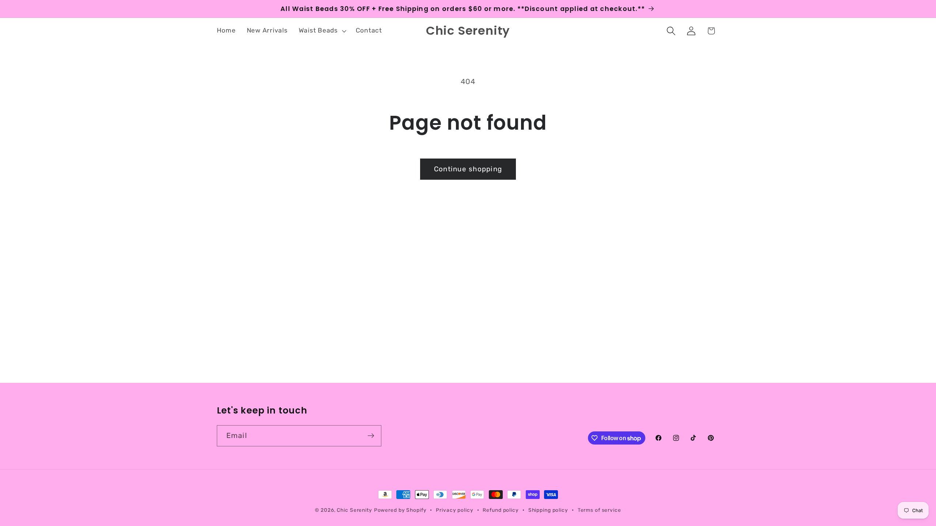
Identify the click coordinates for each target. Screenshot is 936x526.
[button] (321, 30)
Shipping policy (548, 510)
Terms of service (599, 510)
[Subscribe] (371, 435)
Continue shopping (468, 169)
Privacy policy (454, 510)
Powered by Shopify (400, 510)
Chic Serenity (354, 510)
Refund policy (500, 510)
